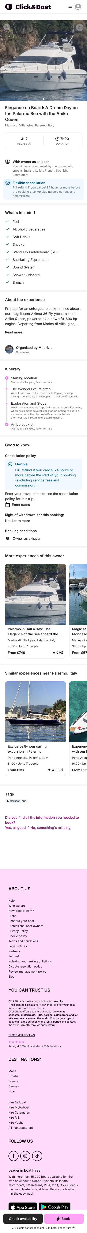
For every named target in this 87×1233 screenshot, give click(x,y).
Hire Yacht (15, 1122)
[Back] (6, 27)
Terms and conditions (23, 941)
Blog (11, 976)
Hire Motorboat (18, 1107)
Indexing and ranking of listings (30, 961)
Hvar (11, 1091)
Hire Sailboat (17, 1102)
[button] (43, 99)
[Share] (80, 27)
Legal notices (17, 946)
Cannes (13, 1086)
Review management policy (27, 971)
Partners (14, 951)
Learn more (21, 521)
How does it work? (21, 910)
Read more (13, 332)
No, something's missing (50, 827)
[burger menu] (70, 7)
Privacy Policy (18, 931)
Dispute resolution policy (25, 966)
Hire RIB (13, 1117)
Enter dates (21, 505)
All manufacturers (20, 1127)
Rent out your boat (21, 921)
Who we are (16, 905)
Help (11, 900)
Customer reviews (21, 1035)
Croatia (13, 1076)
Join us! (13, 956)
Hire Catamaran (19, 1112)
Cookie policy (17, 936)
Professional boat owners (25, 926)
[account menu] (78, 7)
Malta (12, 1071)
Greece (13, 1081)
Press (12, 915)
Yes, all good (15, 827)
